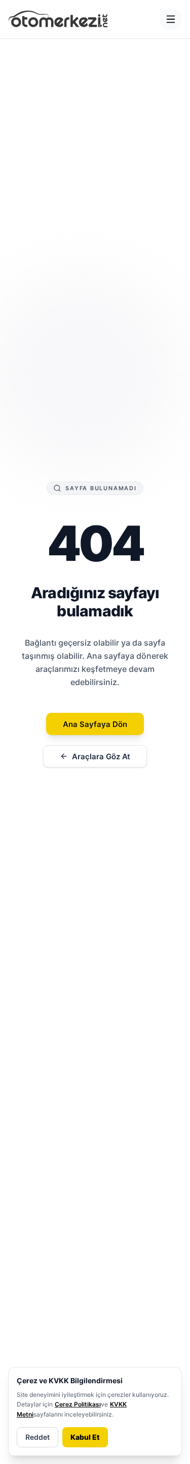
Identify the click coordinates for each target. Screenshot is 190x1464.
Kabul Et (85, 1437)
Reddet (37, 1437)
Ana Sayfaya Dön (95, 724)
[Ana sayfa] (58, 19)
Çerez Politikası (78, 1404)
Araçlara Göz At (101, 756)
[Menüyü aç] (171, 19)
